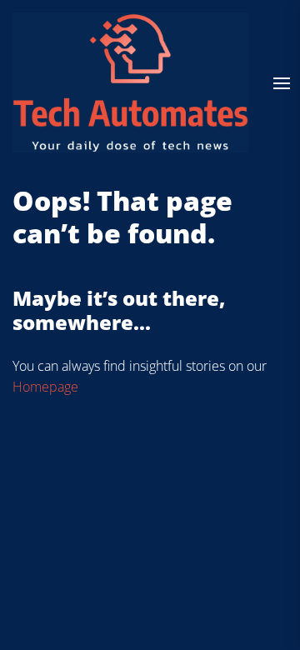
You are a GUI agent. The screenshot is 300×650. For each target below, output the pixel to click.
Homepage (45, 387)
